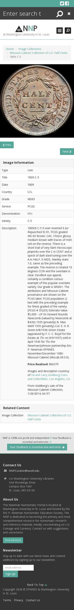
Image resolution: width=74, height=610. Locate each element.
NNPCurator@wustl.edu (24, 471)
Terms (7, 600)
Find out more (13, 540)
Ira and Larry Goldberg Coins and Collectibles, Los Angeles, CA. (49, 377)
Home (10, 49)
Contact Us (33, 600)
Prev (8, 145)
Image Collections (29, 49)
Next (66, 151)
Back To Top (35, 585)
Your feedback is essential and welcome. (36, 447)
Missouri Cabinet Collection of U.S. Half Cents (38, 53)
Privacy (18, 600)
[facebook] (67, 3)
